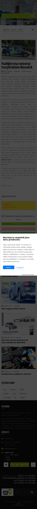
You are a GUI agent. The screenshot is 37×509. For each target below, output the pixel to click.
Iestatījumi (19, 267)
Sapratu (8, 267)
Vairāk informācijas (28, 274)
